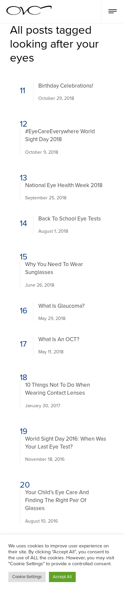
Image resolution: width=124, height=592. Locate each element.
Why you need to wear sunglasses (54, 268)
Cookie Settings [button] (27, 576)
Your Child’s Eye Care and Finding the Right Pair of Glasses (57, 500)
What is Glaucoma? (61, 305)
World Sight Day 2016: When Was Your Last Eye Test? (65, 442)
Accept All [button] (62, 576)
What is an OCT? (58, 339)
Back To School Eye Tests (69, 218)
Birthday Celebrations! (65, 85)
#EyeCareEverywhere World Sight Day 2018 (60, 135)
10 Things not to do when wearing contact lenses (57, 388)
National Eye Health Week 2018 (64, 185)
